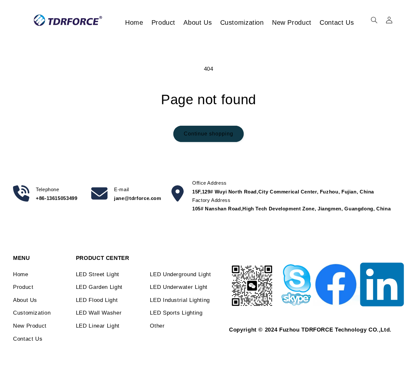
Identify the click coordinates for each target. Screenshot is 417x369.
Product (23, 287)
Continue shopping (209, 133)
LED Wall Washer (99, 313)
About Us (25, 300)
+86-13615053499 (56, 198)
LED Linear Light (98, 326)
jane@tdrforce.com (137, 198)
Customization (31, 313)
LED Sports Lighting (176, 313)
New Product (30, 326)
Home (20, 274)
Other (157, 326)
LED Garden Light (99, 287)
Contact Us (27, 339)
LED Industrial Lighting (180, 300)
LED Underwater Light (179, 287)
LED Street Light (97, 274)
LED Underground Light (180, 274)
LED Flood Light (97, 300)
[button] (374, 20)
